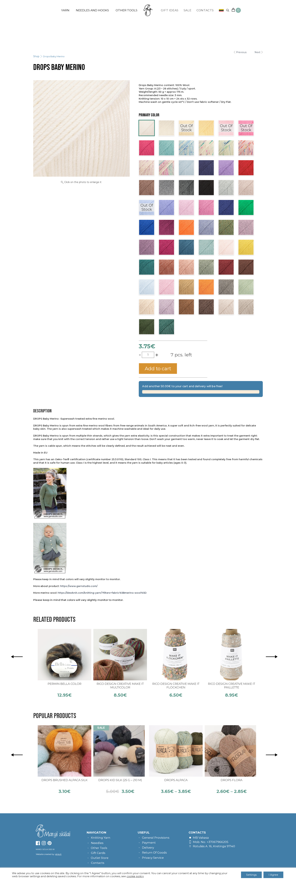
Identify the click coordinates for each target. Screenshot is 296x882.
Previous (241, 52)
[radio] (147, 128)
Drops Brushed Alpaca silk (64, 780)
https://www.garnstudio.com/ (78, 586)
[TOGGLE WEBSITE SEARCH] (228, 10)
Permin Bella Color (64, 683)
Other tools (126, 10)
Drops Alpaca (176, 780)
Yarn (65, 10)
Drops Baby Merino (54, 56)
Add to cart (158, 368)
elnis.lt (58, 854)
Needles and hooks (92, 10)
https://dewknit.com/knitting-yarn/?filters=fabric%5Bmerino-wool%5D (102, 592)
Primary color (149, 115)
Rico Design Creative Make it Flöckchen (175, 685)
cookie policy (135, 876)
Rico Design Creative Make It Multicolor (120, 685)
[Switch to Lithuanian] (220, 10)
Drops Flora (231, 780)
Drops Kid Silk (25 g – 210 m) (120, 780)
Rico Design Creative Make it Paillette (231, 685)
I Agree (273, 874)
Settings (251, 874)
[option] (64, 663)
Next (257, 52)
